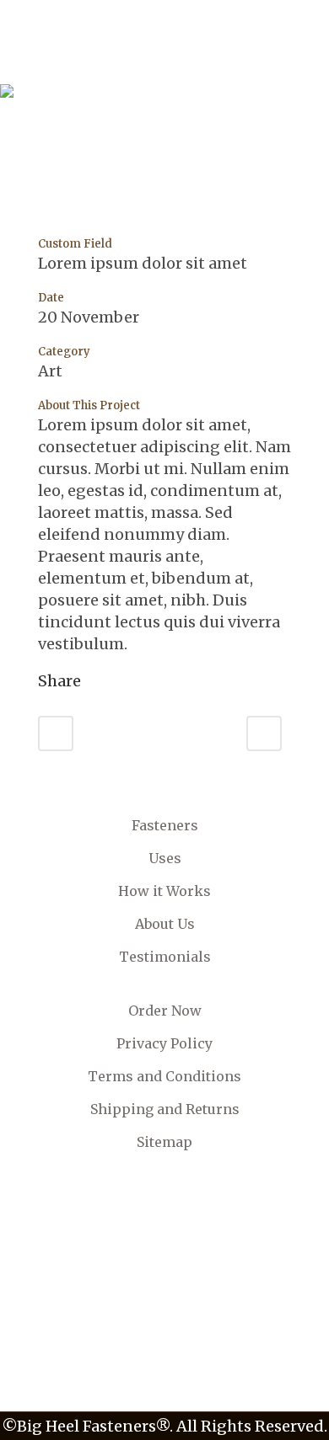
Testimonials (165, 956)
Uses (164, 858)
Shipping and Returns (165, 1109)
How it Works (164, 891)
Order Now (165, 1010)
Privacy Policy (164, 1043)
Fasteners (165, 825)
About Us (165, 923)
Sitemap (164, 1141)
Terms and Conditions (164, 1076)
